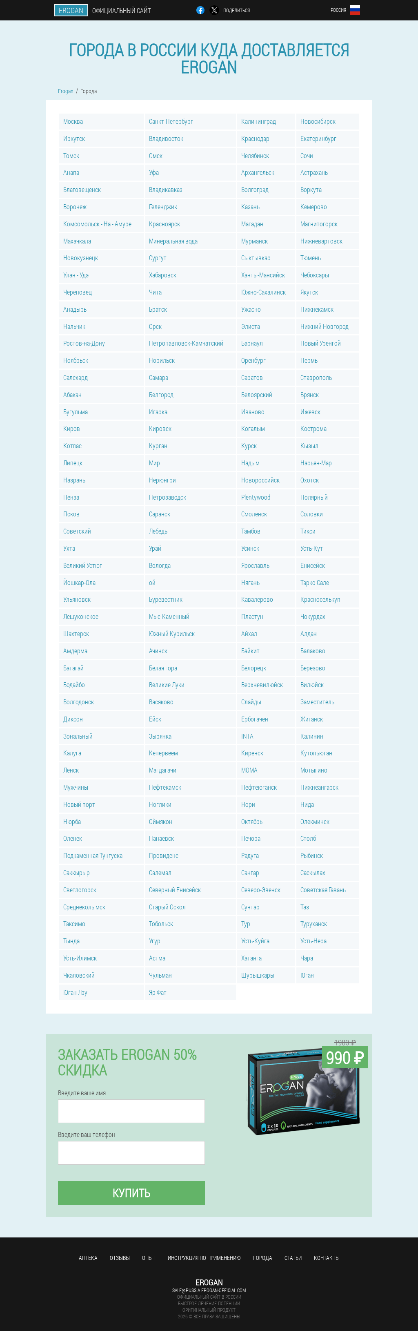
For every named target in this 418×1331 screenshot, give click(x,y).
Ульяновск (77, 599)
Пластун (252, 616)
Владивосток (166, 138)
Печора (250, 838)
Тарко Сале (314, 582)
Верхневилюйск (262, 684)
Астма (157, 958)
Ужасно (251, 309)
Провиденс (163, 855)
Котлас (72, 445)
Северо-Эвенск (260, 889)
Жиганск (311, 719)
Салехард (75, 377)
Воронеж (75, 206)
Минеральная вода (173, 241)
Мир (154, 462)
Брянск (309, 394)
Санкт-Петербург (171, 121)
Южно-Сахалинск (263, 292)
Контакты (327, 1258)
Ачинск (158, 650)
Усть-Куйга (255, 940)
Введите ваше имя (82, 1093)
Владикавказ (165, 189)
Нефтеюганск (259, 787)
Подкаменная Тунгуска (92, 855)
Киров (71, 428)
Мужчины (75, 787)
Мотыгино (313, 770)
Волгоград (255, 189)
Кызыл (309, 445)
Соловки (311, 513)
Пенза (71, 497)
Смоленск (254, 513)
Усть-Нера (313, 940)
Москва (73, 121)
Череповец (77, 292)
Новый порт (79, 804)
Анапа (71, 172)
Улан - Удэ (76, 274)
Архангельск (257, 172)
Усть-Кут (311, 548)
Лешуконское (80, 616)
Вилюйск (312, 684)
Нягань (250, 582)
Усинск (250, 548)
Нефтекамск (165, 787)
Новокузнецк (80, 257)
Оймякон (160, 821)
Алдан (308, 633)
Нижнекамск (317, 309)
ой (152, 582)
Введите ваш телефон (86, 1134)
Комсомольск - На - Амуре (97, 223)
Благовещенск (82, 189)
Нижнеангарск (319, 787)
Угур (154, 940)
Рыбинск (311, 855)
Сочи (306, 155)
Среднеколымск (84, 906)
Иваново (253, 411)
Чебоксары (314, 274)
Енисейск (312, 565)
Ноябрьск (75, 360)
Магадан (252, 223)
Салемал (160, 872)
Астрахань (314, 172)
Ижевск (310, 411)
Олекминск (314, 821)
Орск (155, 326)
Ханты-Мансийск (263, 274)
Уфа (154, 172)
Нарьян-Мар (316, 462)
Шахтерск (76, 633)
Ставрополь (316, 377)
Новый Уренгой (320, 343)
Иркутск (74, 138)
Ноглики (160, 804)
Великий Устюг (82, 565)
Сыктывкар (256, 257)
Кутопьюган (316, 752)
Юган (307, 975)
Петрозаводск (167, 497)
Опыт (149, 1258)
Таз (304, 906)
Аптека (88, 1258)
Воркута (311, 189)
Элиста (250, 326)
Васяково (161, 701)
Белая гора (163, 667)
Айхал (249, 633)
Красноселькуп (320, 599)
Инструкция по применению (204, 1258)
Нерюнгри (162, 480)
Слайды (251, 701)
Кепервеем (163, 752)
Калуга (72, 752)
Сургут (158, 257)
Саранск (159, 513)
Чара (306, 958)
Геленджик (163, 206)
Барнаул (252, 343)
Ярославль (255, 565)
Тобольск (161, 923)
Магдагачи (162, 770)
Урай (155, 548)
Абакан (72, 394)
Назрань (74, 480)
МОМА (249, 770)
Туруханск (313, 923)
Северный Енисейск (175, 889)
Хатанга (251, 958)
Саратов (252, 377)
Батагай (73, 667)
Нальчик (74, 326)
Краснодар (255, 138)
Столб (308, 838)
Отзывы (120, 1258)
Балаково (312, 650)
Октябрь (251, 821)
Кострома (313, 428)
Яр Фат (158, 992)
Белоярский (256, 394)
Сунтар (250, 906)
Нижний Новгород (324, 326)
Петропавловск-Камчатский (186, 343)
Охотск (309, 480)
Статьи (293, 1258)
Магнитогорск (319, 223)
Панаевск (161, 838)
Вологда (160, 565)
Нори (248, 804)
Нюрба (72, 821)
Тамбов (250, 531)
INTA (247, 736)
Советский (77, 531)
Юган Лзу (75, 992)
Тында (71, 940)
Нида (307, 804)
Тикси (308, 531)
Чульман (160, 975)
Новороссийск (260, 480)
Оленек (72, 838)
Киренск (252, 752)
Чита (155, 292)
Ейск (155, 719)
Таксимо (74, 923)
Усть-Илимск (80, 958)
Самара (158, 377)
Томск (71, 155)
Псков (71, 513)
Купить (132, 1192)
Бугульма (75, 411)
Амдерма (75, 650)
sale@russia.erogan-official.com (209, 1290)
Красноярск (164, 223)
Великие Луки (167, 684)
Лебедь (158, 531)
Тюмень (310, 257)
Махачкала (77, 241)
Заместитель (317, 701)
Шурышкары (257, 975)
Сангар (250, 872)
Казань (250, 206)
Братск (158, 309)
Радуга (250, 855)
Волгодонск (78, 701)
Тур (245, 923)
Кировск (160, 428)
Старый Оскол (167, 906)
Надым (250, 462)
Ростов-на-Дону (84, 343)
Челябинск (255, 155)
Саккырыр (76, 872)
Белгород (161, 394)
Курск (249, 445)
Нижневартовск (321, 241)
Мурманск (254, 241)
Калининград (258, 121)
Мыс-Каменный (169, 616)
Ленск (71, 770)
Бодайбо (74, 684)
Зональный (78, 736)
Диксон (73, 719)
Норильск (162, 360)
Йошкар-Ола (79, 582)
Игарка (158, 411)
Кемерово (313, 206)
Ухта (69, 548)
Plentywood (256, 497)
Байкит (250, 650)
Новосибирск (318, 121)
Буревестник (165, 599)
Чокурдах (312, 616)
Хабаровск (162, 274)
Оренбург (253, 360)
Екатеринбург (318, 138)
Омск (155, 155)
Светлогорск (79, 889)
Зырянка (160, 736)
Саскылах (312, 872)
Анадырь (75, 309)
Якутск (309, 292)
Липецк (72, 462)
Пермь (309, 360)
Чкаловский (79, 975)
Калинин (311, 736)
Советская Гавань (323, 889)
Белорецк (253, 667)
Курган (158, 445)
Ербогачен (254, 719)
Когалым (253, 428)
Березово (312, 667)
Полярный (314, 497)
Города (262, 1258)
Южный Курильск (172, 633)
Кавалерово (257, 599)
